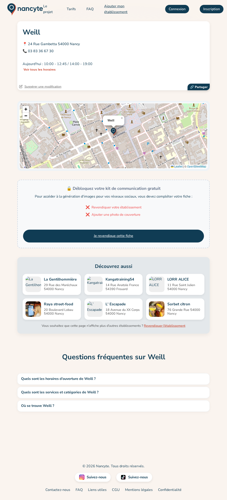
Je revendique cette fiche (113, 235)
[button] (113, 131)
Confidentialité (170, 489)
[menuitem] (49, 9)
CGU (116, 489)
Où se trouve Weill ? (37, 405)
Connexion (177, 9)
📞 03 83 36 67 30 (38, 51)
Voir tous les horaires (39, 69)
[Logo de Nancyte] (23, 9)
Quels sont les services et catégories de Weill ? (59, 392)
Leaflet (178, 166)
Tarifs (71, 9)
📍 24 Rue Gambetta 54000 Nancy (51, 44)
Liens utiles (97, 489)
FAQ (90, 9)
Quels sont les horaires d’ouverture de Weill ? (58, 378)
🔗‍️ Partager (198, 87)
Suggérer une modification (42, 86)
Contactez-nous (57, 489)
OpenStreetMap (196, 166)
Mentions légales (139, 489)
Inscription (211, 9)
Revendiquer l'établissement (164, 325)
